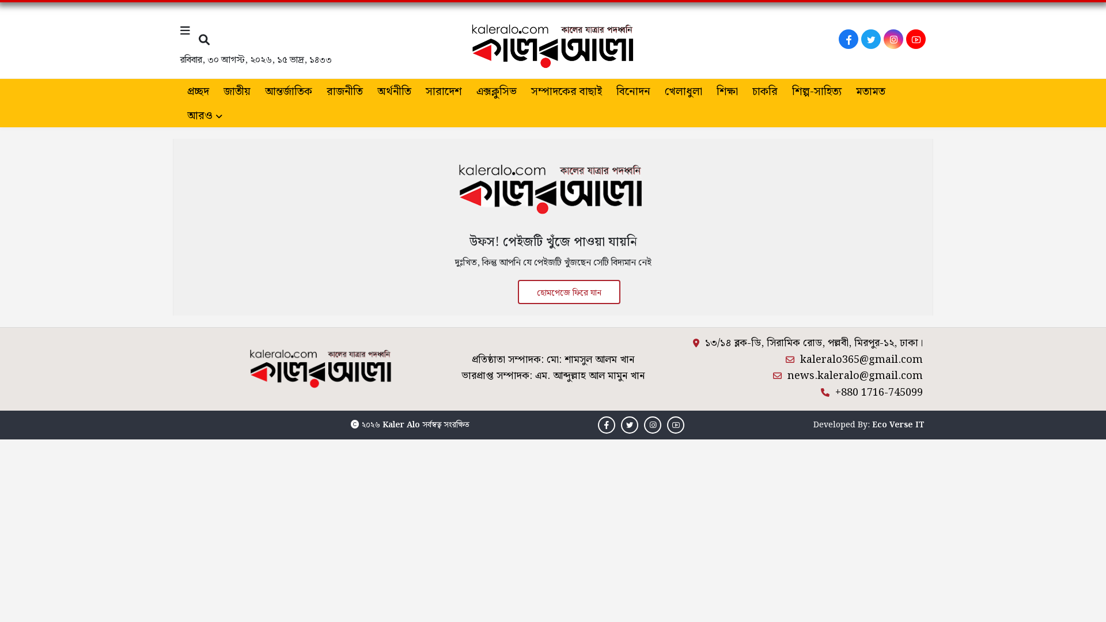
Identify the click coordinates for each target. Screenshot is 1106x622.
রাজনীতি (345, 92)
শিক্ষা (727, 92)
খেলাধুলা (683, 92)
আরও (200, 116)
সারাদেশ (444, 92)
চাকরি (765, 92)
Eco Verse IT (898, 425)
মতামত (870, 92)
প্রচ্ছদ (198, 92)
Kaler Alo (401, 425)
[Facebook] (848, 39)
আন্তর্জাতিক (288, 92)
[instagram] (893, 39)
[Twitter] (871, 39)
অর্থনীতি (394, 92)
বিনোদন (633, 92)
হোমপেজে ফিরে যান (569, 293)
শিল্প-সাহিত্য (817, 92)
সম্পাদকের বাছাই (566, 92)
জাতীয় (237, 92)
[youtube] (916, 39)
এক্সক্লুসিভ (496, 92)
